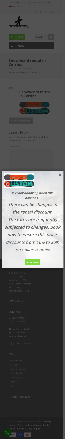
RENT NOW (32, 262)
